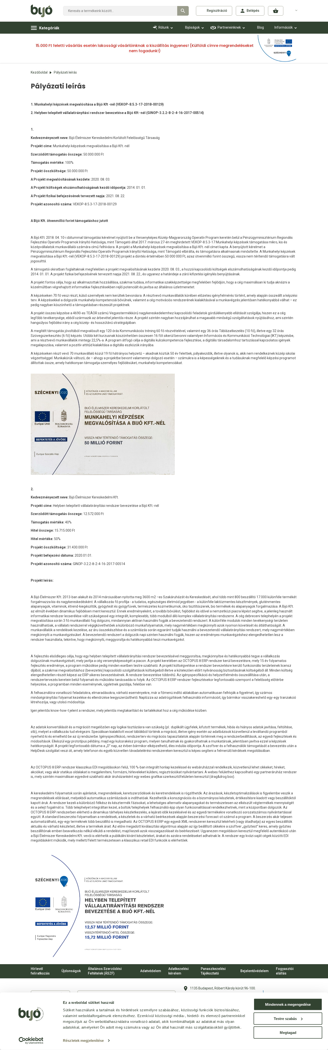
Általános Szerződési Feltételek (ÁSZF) (105, 971)
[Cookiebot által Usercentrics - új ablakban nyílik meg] (31, 1040)
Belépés (253, 11)
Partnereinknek (229, 27)
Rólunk (163, 27)
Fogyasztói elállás (285, 971)
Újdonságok (71, 971)
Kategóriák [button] (49, 28)
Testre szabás (285, 1018)
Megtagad (288, 1033)
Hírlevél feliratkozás (40, 971)
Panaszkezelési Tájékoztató (213, 971)
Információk (283, 27)
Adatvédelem (150, 971)
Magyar (293, 10)
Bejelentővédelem (254, 971)
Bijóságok (192, 27)
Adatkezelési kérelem (178, 971)
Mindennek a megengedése (288, 1004)
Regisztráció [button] (217, 11)
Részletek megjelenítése (83, 1040)
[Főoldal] (43, 10)
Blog (260, 27)
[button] (275, 11)
